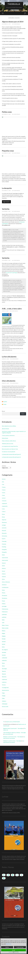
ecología (4, 525)
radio (3, 622)
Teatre (3, 663)
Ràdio (3, 619)
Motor (3, 590)
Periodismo (4, 598)
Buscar (3, 411)
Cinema (3, 487)
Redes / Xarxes (5, 625)
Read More (8, 944)
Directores (4, 522)
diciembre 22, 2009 (6, 114)
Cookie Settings (19, 947)
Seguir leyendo (6, 201)
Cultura (3, 511)
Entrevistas (4, 536)
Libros (3, 579)
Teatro (3, 665)
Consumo (4, 500)
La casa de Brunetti (9, 734)
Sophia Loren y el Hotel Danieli (13, 721)
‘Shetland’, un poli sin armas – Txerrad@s (12, 740)
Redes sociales (5, 628)
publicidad (4, 614)
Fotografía (4, 549)
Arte (3, 481)
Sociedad (4, 652)
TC (3, 721)
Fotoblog (4, 546)
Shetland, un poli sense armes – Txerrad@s (12, 736)
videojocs (4, 701)
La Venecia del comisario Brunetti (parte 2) (11, 454)
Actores (3, 479)
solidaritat (4, 660)
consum (3, 498)
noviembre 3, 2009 (6, 211)
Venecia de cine (5, 690)
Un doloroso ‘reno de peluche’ (8, 451)
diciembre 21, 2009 (6, 190)
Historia (4, 568)
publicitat (4, 617)
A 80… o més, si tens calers (12, 309)
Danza (3, 517)
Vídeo (3, 698)
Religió (3, 633)
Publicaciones (5, 609)
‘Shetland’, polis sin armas (7, 443)
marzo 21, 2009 (5, 358)
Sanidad (4, 641)
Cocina (3, 492)
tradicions (4, 682)
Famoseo (4, 544)
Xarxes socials (5, 706)
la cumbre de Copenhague (11, 272)
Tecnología (4, 668)
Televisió (4, 671)
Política (3, 603)
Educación (4, 533)
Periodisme (4, 595)
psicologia (4, 606)
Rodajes (4, 638)
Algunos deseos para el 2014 (12, 22)
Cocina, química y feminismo (8, 435)
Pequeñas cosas (8, 151)
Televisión (4, 676)
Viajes (3, 693)
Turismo (4, 684)
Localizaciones (5, 587)
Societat (4, 655)
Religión (4, 636)
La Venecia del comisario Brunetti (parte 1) (11, 457)
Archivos (4, 465)
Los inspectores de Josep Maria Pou (10, 446)
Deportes (4, 519)
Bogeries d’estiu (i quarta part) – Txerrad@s (12, 728)
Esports (3, 538)
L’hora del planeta (8, 381)
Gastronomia (5, 557)
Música (3, 592)
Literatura (4, 584)
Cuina (3, 508)
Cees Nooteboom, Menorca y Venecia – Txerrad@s (14, 732)
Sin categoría (5, 649)
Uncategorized (5, 687)
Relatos (3, 630)
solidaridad (4, 657)
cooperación (4, 506)
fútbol (3, 554)
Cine (3, 484)
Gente (3, 565)
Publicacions (5, 611)
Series (3, 647)
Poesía (3, 601)
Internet (4, 576)
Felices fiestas (5, 438)
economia (4, 527)
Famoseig (4, 541)
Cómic (3, 495)
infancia (3, 573)
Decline (7, 947)
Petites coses (7, 112)
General (4, 563)
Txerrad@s (14, 4)
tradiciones (4, 679)
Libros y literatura (6, 582)
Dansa (3, 514)
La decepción (7, 188)
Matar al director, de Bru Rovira (9, 440)
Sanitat (3, 644)
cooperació (4, 503)
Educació (4, 530)
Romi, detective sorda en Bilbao (9, 426)
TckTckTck (5, 209)
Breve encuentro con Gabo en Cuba (10, 449)
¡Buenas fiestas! (5, 428)
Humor (3, 571)
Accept (13, 950)
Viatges (3, 695)
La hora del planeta (9, 357)
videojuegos (4, 703)
